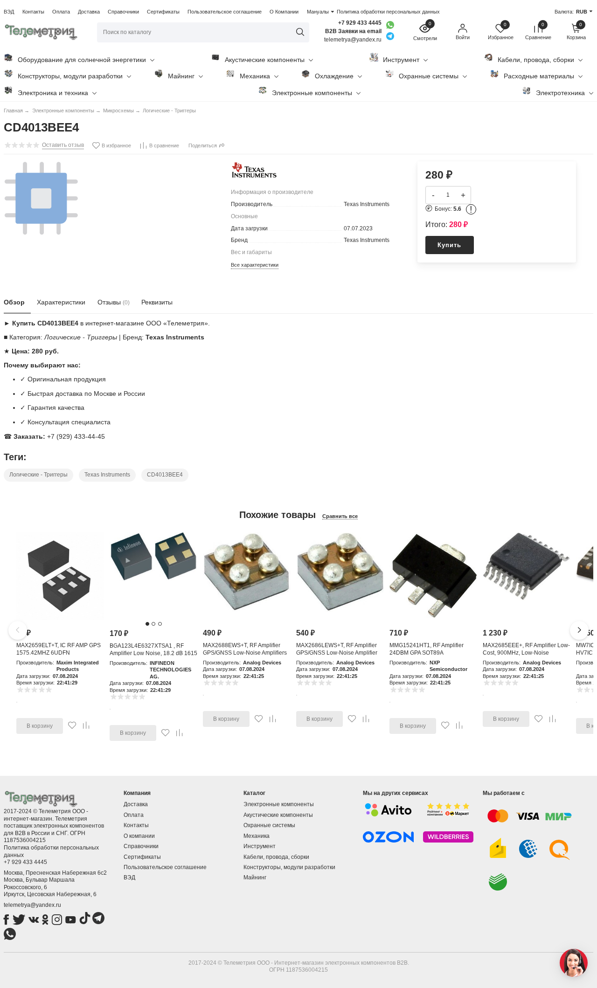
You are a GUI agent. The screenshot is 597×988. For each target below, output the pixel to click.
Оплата (61, 11)
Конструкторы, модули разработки (70, 76)
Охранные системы (428, 76)
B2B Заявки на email (353, 31)
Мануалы (318, 11)
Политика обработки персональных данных (388, 11)
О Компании (284, 11)
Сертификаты (163, 11)
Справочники (123, 11)
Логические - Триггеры (38, 474)
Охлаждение (334, 76)
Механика (255, 76)
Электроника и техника (53, 93)
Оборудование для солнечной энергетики (82, 59)
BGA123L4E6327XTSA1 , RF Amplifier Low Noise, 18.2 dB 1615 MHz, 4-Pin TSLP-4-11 (153, 653)
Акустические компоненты (265, 59)
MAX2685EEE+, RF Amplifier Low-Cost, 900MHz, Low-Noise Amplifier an (526, 652)
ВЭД (9, 11)
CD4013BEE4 (165, 474)
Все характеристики (254, 265)
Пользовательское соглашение (224, 11)
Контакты (33, 11)
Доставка (89, 11)
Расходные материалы (539, 76)
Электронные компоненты (312, 93)
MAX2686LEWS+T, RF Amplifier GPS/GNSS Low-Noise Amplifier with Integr (336, 652)
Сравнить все (340, 516)
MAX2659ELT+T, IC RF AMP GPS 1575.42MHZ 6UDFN (58, 649)
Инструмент (401, 59)
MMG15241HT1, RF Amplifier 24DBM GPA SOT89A (426, 649)
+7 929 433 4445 (360, 23)
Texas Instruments (107, 474)
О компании (139, 836)
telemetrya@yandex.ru (32, 905)
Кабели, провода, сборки (536, 59)
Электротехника (560, 93)
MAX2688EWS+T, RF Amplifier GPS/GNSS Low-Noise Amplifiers (245, 649)
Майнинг (181, 76)
